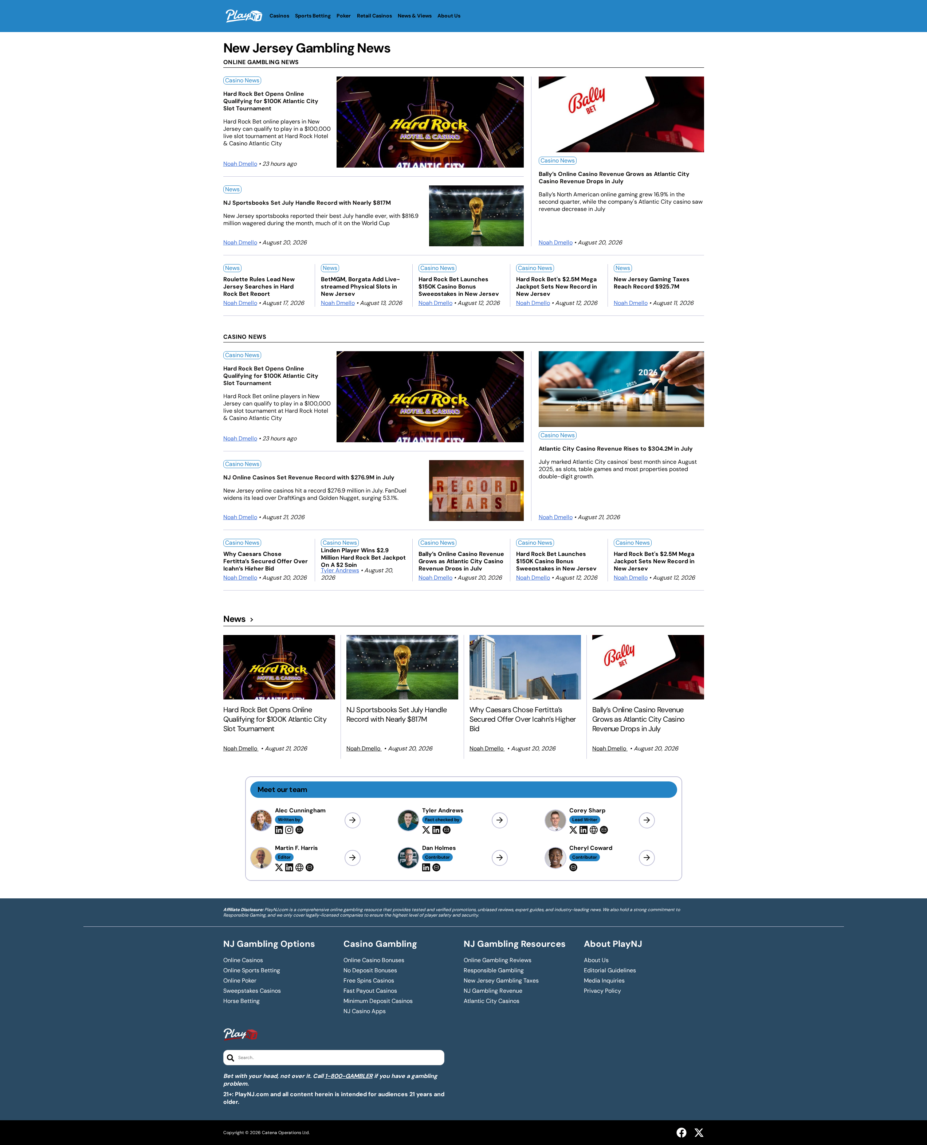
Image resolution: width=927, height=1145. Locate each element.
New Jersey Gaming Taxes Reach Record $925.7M (652, 283)
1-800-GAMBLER (349, 1076)
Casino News (242, 80)
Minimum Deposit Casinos (378, 1001)
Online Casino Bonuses (373, 960)
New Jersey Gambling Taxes (501, 980)
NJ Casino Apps (364, 1011)
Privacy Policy (602, 991)
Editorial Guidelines (610, 970)
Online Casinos (243, 960)
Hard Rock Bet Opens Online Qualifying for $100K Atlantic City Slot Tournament (270, 101)
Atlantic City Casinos (491, 1001)
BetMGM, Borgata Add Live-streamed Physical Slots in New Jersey (360, 286)
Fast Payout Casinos (370, 991)
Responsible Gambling (494, 970)
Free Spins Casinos (368, 980)
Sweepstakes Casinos (252, 991)
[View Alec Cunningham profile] (353, 820)
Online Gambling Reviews (497, 960)
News (232, 189)
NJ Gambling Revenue (493, 991)
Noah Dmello (240, 164)
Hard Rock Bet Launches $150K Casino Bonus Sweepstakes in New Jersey (459, 286)
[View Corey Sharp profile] (647, 820)
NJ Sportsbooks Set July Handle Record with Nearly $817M (307, 203)
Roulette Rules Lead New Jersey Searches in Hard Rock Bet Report (259, 286)
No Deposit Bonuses (370, 970)
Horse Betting (241, 1001)
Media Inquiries (604, 980)
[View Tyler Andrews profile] (500, 820)
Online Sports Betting (251, 970)
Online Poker (239, 980)
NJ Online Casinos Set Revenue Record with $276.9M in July (308, 477)
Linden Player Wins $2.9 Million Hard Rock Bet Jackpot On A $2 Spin (363, 557)
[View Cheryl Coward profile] (647, 858)
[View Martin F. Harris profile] (353, 858)
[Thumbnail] (279, 667)
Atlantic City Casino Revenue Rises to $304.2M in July (616, 448)
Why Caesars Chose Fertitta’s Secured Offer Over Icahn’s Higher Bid (265, 560)
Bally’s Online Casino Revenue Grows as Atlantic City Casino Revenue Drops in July (614, 177)
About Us (596, 960)
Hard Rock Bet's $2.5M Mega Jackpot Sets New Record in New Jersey (556, 286)
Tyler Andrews (340, 570)
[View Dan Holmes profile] (500, 858)
